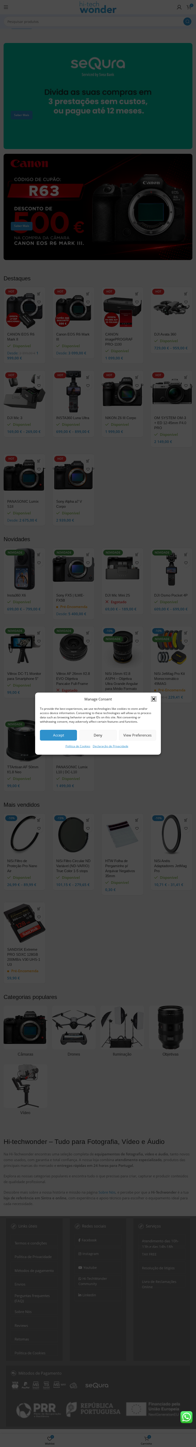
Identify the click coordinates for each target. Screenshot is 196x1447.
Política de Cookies (77, 746)
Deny (98, 735)
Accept (58, 735)
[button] (153, 699)
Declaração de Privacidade (110, 746)
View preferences (137, 735)
